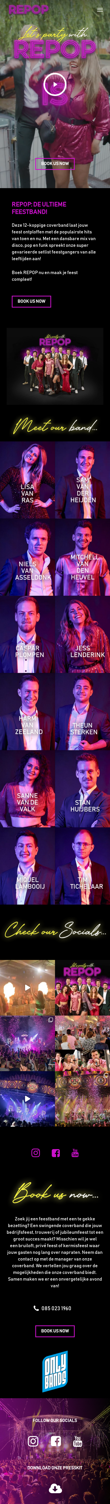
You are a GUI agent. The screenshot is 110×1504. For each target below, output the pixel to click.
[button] (100, 9)
